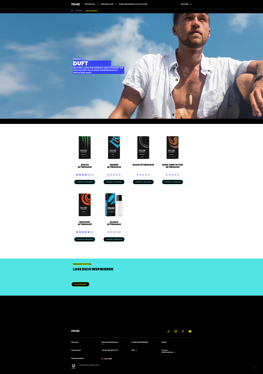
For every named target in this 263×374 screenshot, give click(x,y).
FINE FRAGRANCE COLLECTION (133, 4)
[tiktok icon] (168, 331)
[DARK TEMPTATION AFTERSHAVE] (172, 147)
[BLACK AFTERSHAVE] (143, 147)
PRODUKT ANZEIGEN (85, 182)
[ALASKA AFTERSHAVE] (114, 205)
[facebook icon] (182, 331)
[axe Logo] (75, 331)
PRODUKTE (90, 4)
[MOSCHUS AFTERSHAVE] (85, 205)
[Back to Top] (255, 368)
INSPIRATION (107, 4)
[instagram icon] (175, 331)
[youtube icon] (190, 331)
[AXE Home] (76, 4)
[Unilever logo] (73, 366)
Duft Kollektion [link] (92, 11)
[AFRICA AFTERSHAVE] (85, 147)
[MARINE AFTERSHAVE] (114, 147)
